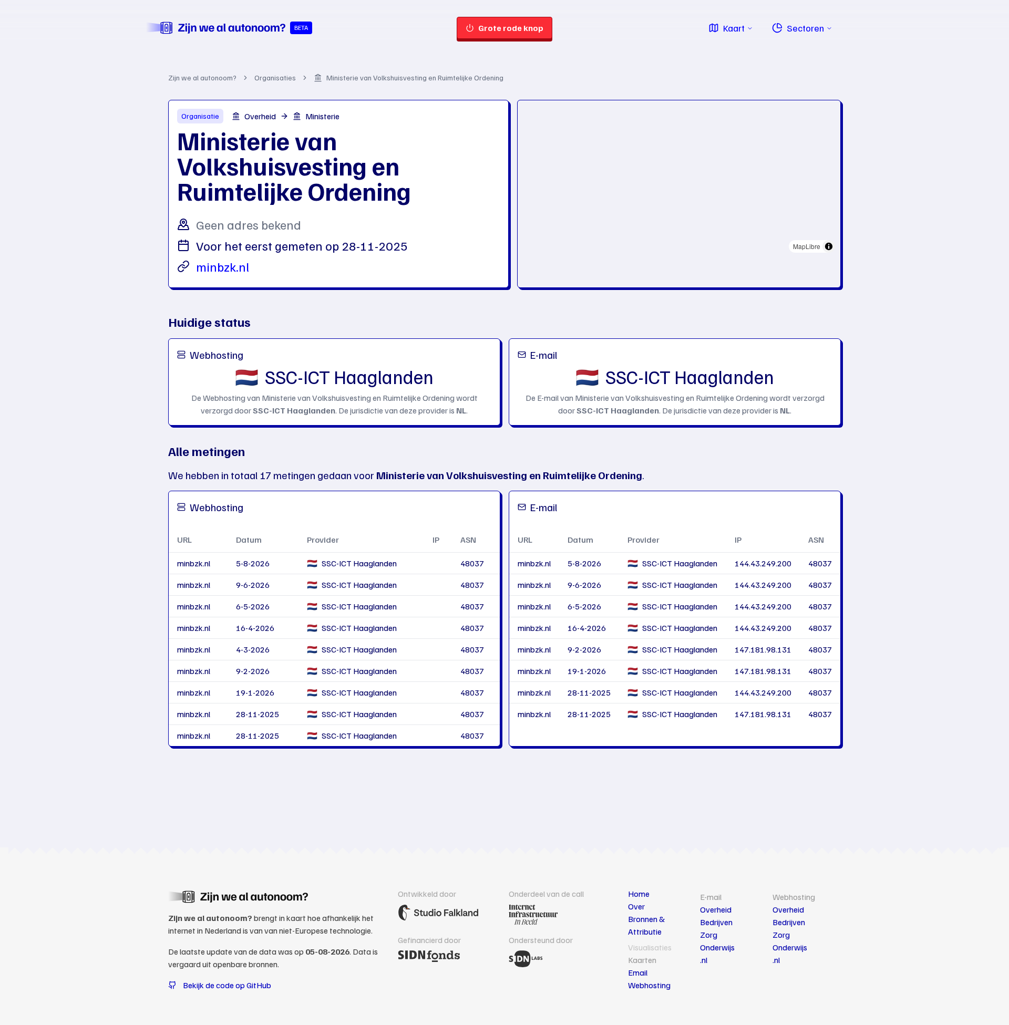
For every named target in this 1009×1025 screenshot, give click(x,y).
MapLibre (806, 246)
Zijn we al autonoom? (202, 77)
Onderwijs (717, 947)
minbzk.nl (222, 266)
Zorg (708, 934)
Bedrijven (716, 922)
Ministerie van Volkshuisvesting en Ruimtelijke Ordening (414, 77)
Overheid (716, 909)
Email (637, 972)
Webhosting (649, 985)
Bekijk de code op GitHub (227, 985)
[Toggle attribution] (828, 246)
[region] (679, 179)
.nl (703, 960)
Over (636, 906)
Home (639, 893)
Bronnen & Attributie (646, 925)
